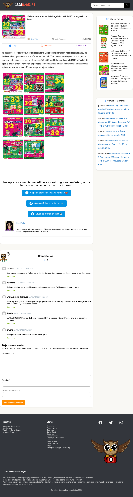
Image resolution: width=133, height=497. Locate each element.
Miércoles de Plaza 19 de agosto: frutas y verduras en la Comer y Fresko (121, 27)
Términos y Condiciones (12, 430)
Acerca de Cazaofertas (11, 426)
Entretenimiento (53, 436)
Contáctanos (7, 428)
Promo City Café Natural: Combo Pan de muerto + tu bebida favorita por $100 (114, 109)
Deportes (50, 434)
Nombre (6, 380)
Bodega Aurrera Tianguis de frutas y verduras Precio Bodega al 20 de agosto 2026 (119, 41)
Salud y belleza (52, 444)
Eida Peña (20, 223)
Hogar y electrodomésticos (57, 438)
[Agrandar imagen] (13, 16)
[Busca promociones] (127, 5)
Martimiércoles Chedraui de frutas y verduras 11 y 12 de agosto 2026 (119, 67)
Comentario (8, 353)
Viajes (49, 446)
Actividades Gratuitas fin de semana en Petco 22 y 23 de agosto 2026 (113, 144)
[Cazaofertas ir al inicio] (19, 3)
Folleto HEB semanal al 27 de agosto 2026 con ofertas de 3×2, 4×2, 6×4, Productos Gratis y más (114, 122)
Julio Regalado (60, 39)
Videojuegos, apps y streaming (58, 448)
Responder (11, 276)
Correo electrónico (11, 390)
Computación (52, 432)
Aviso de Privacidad (10, 432)
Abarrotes (50, 426)
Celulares (50, 430)
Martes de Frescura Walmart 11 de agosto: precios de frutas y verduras (120, 79)
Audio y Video (52, 428)
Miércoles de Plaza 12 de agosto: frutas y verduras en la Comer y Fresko (121, 54)
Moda (49, 440)
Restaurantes (52, 442)
